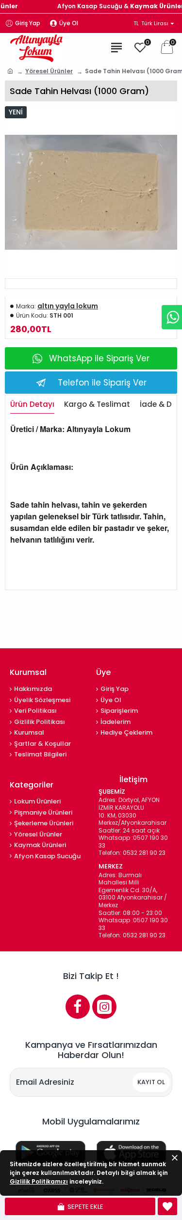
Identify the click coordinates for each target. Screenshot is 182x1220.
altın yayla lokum (67, 306)
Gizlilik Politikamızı (39, 1181)
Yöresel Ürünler (49, 71)
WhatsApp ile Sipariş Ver (99, 358)
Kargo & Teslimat (97, 404)
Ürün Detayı (32, 404)
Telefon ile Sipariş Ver (102, 382)
